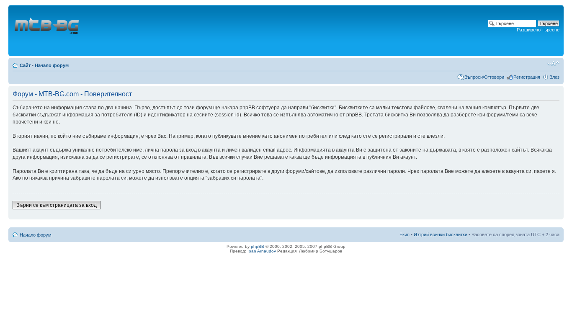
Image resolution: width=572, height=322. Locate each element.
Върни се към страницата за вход (56, 205)
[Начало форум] (47, 30)
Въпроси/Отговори (484, 77)
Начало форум (52, 65)
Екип (404, 234)
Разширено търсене (538, 29)
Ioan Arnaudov (261, 251)
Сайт (25, 65)
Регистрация (526, 77)
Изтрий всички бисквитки (440, 234)
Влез (554, 77)
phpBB (257, 246)
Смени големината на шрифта (553, 63)
